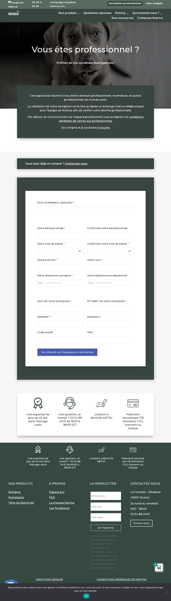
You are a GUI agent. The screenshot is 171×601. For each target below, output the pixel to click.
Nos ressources (123, 18)
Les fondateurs (59, 508)
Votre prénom (47, 259)
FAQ (52, 497)
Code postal (45, 332)
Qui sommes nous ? (145, 13)
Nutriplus (14, 492)
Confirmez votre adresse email (107, 228)
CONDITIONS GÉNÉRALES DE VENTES (121, 579)
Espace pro (56, 492)
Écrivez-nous (141, 523)
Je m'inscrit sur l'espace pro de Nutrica (67, 352)
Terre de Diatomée (21, 502)
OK (86, 596)
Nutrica (120, 13)
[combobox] (41, 283)
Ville (90, 332)
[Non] (166, 592)
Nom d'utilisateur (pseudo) (55, 202)
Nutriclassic (16, 497)
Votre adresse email (51, 228)
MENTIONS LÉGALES (49, 579)
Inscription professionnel (125, 3)
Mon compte (154, 3)
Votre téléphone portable (55, 275)
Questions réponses (97, 13)
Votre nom (95, 259)
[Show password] (79, 251)
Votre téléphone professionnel (107, 275)
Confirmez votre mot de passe (108, 243)
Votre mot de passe (51, 243)
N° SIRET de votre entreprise (107, 301)
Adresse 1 (44, 316)
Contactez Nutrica (150, 18)
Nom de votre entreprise (54, 301)
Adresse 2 (93, 316)
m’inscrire (103, 127)
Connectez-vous (76, 163)
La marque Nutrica (61, 502)
